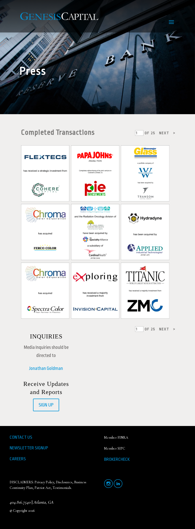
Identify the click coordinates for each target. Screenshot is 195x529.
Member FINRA (116, 437)
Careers (18, 458)
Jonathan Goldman (46, 368)
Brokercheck (117, 459)
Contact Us (21, 437)
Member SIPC (114, 448)
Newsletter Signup (29, 448)
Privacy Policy (44, 482)
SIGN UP (46, 405)
